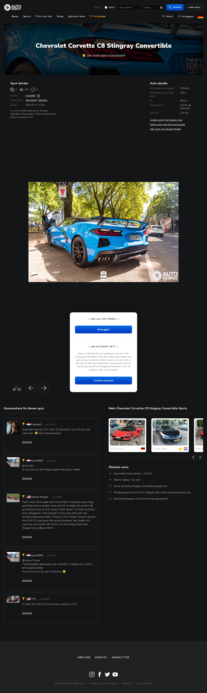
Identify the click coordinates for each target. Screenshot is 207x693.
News (97, 7)
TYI (33, 599)
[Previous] (193, 457)
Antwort (27, 442)
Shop (60, 16)
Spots (112, 7)
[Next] (200, 457)
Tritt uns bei (43, 16)
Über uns (84, 657)
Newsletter (120, 657)
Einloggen (103, 329)
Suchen (177, 7)
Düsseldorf (31, 100)
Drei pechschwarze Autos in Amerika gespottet (141, 499)
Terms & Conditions (103, 683)
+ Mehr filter (194, 7)
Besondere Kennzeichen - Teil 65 (133, 473)
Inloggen (187, 16)
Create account (103, 380)
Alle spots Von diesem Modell (165, 129)
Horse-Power (39, 497)
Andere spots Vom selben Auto (166, 120)
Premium (99, 16)
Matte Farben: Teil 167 (127, 480)
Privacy (127, 683)
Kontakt (101, 657)
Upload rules (76, 16)
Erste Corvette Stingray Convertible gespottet (140, 486)
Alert (169, 16)
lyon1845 (30, 95)
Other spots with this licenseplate (167, 124)
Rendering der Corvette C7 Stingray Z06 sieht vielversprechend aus (152, 492)
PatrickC (36, 424)
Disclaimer (144, 683)
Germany (42, 100)
